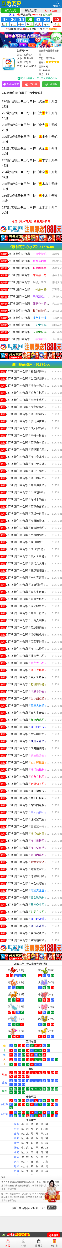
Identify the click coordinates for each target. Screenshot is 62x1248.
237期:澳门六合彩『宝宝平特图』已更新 (28, 641)
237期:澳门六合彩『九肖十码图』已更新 (28, 499)
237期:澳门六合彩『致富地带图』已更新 (28, 940)
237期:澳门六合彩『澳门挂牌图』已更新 (28, 470)
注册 (23, 1245)
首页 (7, 1245)
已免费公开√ (22, 1234)
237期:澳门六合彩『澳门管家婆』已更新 (28, 463)
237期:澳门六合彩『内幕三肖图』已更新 (28, 613)
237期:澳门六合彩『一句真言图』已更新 (28, 577)
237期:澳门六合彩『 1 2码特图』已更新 (27, 492)
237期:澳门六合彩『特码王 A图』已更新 (28, 449)
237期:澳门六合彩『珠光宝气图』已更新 (28, 819)
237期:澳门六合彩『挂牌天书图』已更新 (28, 655)
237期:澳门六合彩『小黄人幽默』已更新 (28, 620)
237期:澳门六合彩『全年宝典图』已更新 (28, 399)
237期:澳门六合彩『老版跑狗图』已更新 (28, 627)
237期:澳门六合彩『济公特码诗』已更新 (28, 385)
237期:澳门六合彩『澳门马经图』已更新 (28, 648)
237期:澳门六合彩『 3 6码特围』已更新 (27, 584)
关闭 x (51, 1207)
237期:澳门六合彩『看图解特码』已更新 (28, 371)
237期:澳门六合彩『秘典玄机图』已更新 (28, 392)
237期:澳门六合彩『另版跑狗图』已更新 (28, 534)
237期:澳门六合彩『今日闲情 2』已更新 (28, 520)
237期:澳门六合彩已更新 (29, 253)
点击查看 (54, 1235)
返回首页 (57, 6)
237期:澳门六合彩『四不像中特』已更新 (28, 442)
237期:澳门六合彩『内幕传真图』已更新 (28, 485)
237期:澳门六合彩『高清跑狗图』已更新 (28, 527)
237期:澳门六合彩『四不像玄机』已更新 (28, 506)
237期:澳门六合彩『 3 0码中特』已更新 (27, 549)
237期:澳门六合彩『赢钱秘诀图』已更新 (28, 933)
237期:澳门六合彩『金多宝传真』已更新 (28, 591)
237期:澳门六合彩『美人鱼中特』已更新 (28, 556)
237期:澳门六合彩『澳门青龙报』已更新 (28, 456)
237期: (11, 1234)
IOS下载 (33, 84)
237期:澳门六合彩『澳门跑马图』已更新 (28, 478)
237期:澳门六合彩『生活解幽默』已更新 (28, 378)
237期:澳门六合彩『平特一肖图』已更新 (28, 435)
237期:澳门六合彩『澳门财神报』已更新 (28, 414)
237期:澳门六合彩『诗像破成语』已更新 (28, 634)
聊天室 (39, 1245)
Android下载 (13, 84)
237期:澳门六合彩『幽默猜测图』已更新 (28, 570)
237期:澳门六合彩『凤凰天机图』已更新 (28, 598)
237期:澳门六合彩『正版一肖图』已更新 (28, 513)
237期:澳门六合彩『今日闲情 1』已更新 (28, 542)
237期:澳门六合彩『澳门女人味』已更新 (28, 563)
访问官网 (53, 84)
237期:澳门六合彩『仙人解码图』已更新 (28, 428)
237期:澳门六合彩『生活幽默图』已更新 (28, 734)
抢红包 (54, 1245)
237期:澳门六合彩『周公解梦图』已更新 (28, 606)
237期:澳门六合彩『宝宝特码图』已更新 (28, 406)
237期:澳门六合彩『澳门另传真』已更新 (28, 421)
